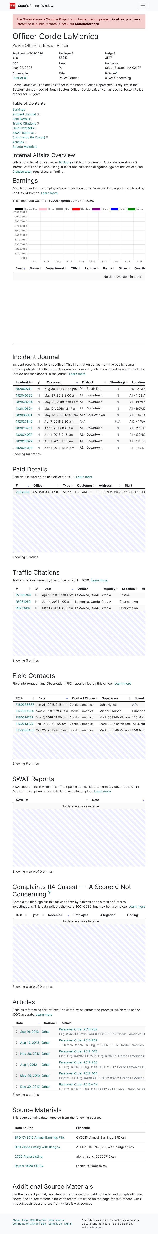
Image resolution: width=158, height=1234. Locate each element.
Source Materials (25, 147)
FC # (19, 698)
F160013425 (25, 724)
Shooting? (117, 382)
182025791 (24, 428)
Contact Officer (83, 698)
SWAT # (22, 800)
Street (139, 698)
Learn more (49, 193)
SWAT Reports (24, 133)
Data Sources (38, 1219)
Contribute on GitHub (26, 1223)
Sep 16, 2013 (29, 1032)
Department (55, 268)
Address (105, 485)
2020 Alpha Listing (28, 1156)
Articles (20, 142)
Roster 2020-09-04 (29, 1166)
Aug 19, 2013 (29, 1043)
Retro (107, 268)
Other (123, 268)
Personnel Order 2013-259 (78, 1040)
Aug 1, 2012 (28, 1065)
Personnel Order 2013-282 (78, 1029)
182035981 (24, 415)
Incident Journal (27, 114)
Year (19, 268)
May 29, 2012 (30, 1076)
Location (128, 589)
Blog (43, 1223)
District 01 (20, 78)
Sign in (68, 1223)
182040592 (24, 395)
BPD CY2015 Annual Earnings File (39, 1137)
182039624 (24, 408)
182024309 (24, 448)
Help (25, 1219)
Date (48, 589)
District (87, 382)
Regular (90, 268)
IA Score (65, 162)
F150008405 (25, 730)
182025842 (24, 421)
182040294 (24, 402)
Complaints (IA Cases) (30, 137)
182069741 (24, 389)
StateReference (87, 24)
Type (67, 485)
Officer (38, 485)
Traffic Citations (26, 123)
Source (49, 1023)
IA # (19, 915)
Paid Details (22, 119)
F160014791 (24, 717)
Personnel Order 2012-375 (78, 1051)
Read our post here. (126, 19)
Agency (109, 589)
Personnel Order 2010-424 (78, 1084)
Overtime (141, 268)
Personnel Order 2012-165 (78, 1073)
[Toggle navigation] (143, 5)
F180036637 (25, 705)
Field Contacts (25, 128)
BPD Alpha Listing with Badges (37, 1147)
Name (34, 268)
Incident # (23, 382)
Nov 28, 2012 (30, 1054)
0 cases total (22, 171)
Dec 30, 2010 (30, 1087)
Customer (84, 485)
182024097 (24, 435)
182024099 (24, 441)
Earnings (19, 109)
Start (128, 485)
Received (55, 915)
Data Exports (56, 1219)
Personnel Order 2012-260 (78, 1062)
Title (74, 268)
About (16, 1219)
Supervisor (110, 698)
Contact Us (55, 1223)
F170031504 (25, 711)
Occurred (54, 382)
